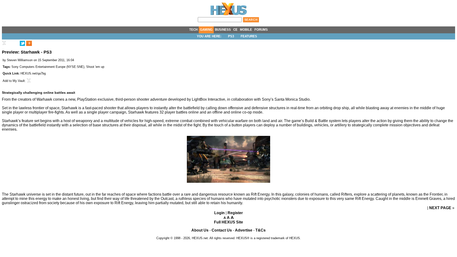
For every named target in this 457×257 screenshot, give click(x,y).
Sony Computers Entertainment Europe (38, 67)
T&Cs (260, 230)
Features (249, 36)
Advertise (243, 230)
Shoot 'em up (95, 67)
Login (219, 213)
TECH (193, 29)
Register (235, 213)
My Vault (19, 81)
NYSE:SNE (75, 67)
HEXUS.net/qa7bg (33, 73)
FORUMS (261, 29)
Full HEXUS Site (228, 222)
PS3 (231, 36)
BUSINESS (223, 29)
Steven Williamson (20, 60)
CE (235, 29)
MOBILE (246, 29)
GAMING (206, 29)
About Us (200, 230)
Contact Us (222, 230)
